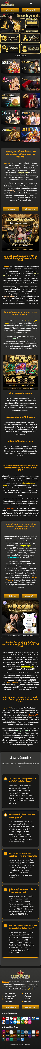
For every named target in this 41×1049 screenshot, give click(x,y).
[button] (30, 3)
